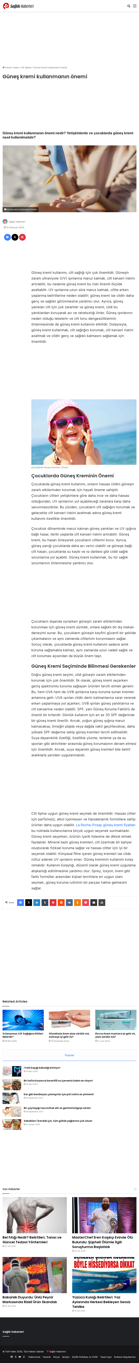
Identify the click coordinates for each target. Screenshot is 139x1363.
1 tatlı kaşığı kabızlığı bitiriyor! (42, 1067)
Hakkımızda (34, 1357)
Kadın (16, 67)
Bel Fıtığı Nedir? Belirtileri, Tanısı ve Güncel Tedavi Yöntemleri (32, 1239)
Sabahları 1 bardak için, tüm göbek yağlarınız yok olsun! (58, 1121)
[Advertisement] (69, 38)
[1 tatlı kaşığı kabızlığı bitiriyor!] (12, 1071)
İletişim (66, 1357)
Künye (56, 1357)
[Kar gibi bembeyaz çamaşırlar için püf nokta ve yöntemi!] (12, 1098)
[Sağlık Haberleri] (19, 5)
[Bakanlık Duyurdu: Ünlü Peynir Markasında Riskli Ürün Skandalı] (35, 1275)
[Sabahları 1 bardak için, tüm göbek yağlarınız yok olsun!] (12, 1124)
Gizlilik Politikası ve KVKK (85, 1357)
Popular (69, 1055)
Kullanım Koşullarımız (125, 1357)
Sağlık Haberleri (17, 221)
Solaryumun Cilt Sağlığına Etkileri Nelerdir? (23, 1035)
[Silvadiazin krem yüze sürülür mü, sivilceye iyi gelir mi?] (69, 1020)
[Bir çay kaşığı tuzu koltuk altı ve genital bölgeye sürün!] (12, 1111)
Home (8, 67)
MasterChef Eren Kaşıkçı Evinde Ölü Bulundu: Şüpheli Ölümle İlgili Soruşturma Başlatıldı (102, 1242)
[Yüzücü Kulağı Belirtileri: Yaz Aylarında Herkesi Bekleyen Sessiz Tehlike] (104, 1275)
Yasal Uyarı (106, 1357)
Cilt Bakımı (26, 67)
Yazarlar (47, 1357)
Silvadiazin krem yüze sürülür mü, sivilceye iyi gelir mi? (69, 1035)
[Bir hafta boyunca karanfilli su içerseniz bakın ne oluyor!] (12, 1084)
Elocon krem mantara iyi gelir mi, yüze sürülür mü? (115, 1035)
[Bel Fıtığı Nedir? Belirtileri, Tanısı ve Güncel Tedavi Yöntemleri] (35, 1215)
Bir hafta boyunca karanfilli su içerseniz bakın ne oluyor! (58, 1080)
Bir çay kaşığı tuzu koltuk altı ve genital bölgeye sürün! (57, 1108)
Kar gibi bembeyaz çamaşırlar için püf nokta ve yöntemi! (59, 1094)
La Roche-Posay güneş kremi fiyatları (105, 825)
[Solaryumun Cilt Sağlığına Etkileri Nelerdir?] (23, 1020)
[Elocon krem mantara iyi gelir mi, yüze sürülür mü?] (115, 1020)
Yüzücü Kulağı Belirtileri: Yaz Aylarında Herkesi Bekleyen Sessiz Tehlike (101, 1302)
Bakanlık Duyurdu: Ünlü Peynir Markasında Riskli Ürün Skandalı (30, 1299)
